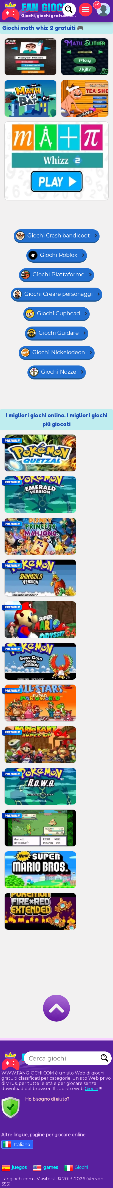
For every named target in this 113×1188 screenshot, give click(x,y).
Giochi (91, 1088)
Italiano (22, 1144)
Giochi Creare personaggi (58, 294)
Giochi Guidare (59, 333)
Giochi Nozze (58, 371)
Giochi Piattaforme (58, 274)
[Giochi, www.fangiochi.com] (38, 11)
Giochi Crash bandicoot (58, 235)
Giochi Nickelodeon (58, 352)
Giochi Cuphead (58, 313)
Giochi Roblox (58, 255)
